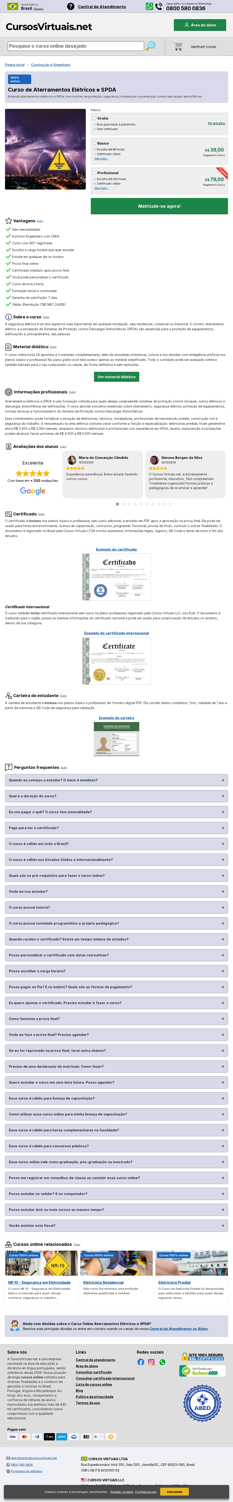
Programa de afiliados (26, 1471)
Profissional (107, 173)
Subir (40, 220)
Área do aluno (87, 1366)
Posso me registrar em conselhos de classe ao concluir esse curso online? (74, 1178)
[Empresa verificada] (202, 1375)
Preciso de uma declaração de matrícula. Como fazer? (56, 1066)
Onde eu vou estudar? (28, 891)
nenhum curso (203, 46)
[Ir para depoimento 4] (135, 504)
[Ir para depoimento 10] (170, 504)
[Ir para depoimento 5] (141, 504)
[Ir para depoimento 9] (164, 504)
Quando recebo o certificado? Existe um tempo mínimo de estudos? (69, 939)
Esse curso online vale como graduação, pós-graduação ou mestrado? (70, 1162)
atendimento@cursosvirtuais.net (34, 1458)
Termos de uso (88, 1403)
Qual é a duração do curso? (32, 796)
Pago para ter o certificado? (34, 828)
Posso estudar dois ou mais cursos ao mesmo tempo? (56, 1209)
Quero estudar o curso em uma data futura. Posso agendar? (61, 1082)
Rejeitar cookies (122, 1492)
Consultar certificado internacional (105, 1378)
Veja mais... (101, 158)
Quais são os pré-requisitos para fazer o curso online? (57, 875)
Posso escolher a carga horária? (37, 971)
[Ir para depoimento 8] (158, 504)
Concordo (174, 1492)
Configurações (146, 1492)
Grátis (102, 118)
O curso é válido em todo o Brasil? (39, 844)
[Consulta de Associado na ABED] (202, 1424)
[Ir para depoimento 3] (129, 504)
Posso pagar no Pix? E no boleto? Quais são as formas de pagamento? (70, 987)
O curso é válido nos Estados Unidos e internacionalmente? (61, 859)
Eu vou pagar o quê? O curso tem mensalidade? (50, 812)
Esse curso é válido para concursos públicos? (49, 1146)
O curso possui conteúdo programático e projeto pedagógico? (64, 923)
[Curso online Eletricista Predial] (191, 1274)
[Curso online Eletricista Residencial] (116, 1274)
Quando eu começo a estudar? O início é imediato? (53, 780)
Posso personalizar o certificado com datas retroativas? (59, 955)
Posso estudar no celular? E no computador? (48, 1194)
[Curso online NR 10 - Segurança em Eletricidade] (41, 1274)
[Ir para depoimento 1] (117, 504)
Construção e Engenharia (50, 64)
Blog (79, 1390)
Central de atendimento (95, 1360)
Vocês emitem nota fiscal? (32, 1225)
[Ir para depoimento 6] (147, 504)
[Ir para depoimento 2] (123, 504)
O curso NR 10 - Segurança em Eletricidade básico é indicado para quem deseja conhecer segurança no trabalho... (39, 1293)
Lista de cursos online (94, 1384)
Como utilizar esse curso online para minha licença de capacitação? (68, 1114)
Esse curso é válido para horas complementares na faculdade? (64, 1130)
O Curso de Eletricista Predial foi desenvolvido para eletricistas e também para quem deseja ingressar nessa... (191, 1293)
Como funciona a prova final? (34, 1019)
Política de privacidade (94, 1397)
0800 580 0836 (185, 8)
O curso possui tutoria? (29, 907)
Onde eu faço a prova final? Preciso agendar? (49, 1034)
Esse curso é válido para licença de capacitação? (52, 1098)
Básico (103, 143)
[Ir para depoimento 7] (152, 504)
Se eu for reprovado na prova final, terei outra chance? (57, 1050)
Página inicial (15, 64)
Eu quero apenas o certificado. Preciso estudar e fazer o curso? (65, 1003)
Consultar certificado (94, 1372)
